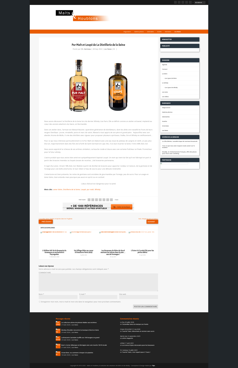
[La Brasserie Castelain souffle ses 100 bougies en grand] (58, 338)
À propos (125, 27)
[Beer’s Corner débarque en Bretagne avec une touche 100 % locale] (58, 346)
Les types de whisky (171, 87)
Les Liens (174, 27)
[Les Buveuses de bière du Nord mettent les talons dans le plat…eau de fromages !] (113, 240)
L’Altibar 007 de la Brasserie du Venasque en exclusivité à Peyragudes (54, 252)
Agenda (156, 27)
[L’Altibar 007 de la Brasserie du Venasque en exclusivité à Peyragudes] (54, 240)
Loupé (83, 189)
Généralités (150, 32)
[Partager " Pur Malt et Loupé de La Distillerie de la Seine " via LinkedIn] (104, 200)
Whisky (97, 189)
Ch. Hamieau (86, 49)
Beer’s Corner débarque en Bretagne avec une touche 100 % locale (84, 345)
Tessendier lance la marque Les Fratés (135, 324)
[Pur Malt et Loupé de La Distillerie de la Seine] (98, 86)
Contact (164, 69)
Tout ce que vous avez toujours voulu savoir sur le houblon (178, 146)
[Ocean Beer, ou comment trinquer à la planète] (58, 353)
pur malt (90, 189)
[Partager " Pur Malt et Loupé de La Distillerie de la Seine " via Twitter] (93, 200)
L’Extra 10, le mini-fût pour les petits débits (142, 251)
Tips (153, 365)
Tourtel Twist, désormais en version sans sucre (138, 331)
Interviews (168, 32)
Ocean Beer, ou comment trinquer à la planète (77, 352)
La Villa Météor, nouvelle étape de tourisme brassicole (179, 141)
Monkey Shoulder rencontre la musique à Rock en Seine (80, 330)
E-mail (82, 294)
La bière (135, 27)
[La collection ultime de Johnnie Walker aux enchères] (58, 323)
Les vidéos (165, 27)
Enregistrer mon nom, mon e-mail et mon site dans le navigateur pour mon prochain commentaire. (81, 302)
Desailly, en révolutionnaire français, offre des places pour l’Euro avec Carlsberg (179, 152)
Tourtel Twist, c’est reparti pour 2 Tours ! (136, 352)
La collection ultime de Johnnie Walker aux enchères (79, 322)
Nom (41, 294)
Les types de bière (171, 78)
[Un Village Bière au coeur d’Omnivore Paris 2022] (83, 240)
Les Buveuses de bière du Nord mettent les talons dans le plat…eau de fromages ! (113, 252)
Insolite (159, 32)
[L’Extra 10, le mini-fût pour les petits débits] (142, 240)
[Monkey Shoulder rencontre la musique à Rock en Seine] (58, 331)
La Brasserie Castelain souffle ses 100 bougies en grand (80, 337)
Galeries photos (139, 32)
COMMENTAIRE (45, 272)
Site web (122, 294)
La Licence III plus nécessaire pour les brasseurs (138, 345)
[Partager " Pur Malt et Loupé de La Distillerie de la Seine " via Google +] (96, 200)
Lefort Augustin (127, 338)
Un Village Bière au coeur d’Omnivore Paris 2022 (83, 251)
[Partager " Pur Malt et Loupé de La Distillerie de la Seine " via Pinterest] (100, 200)
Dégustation (127, 32)
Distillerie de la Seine (71, 189)
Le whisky (145, 27)
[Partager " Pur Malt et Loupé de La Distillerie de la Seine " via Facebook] (89, 200)
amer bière (57, 189)
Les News (177, 32)
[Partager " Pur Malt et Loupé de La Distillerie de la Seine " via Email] (108, 200)
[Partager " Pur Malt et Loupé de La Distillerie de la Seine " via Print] (111, 200)
